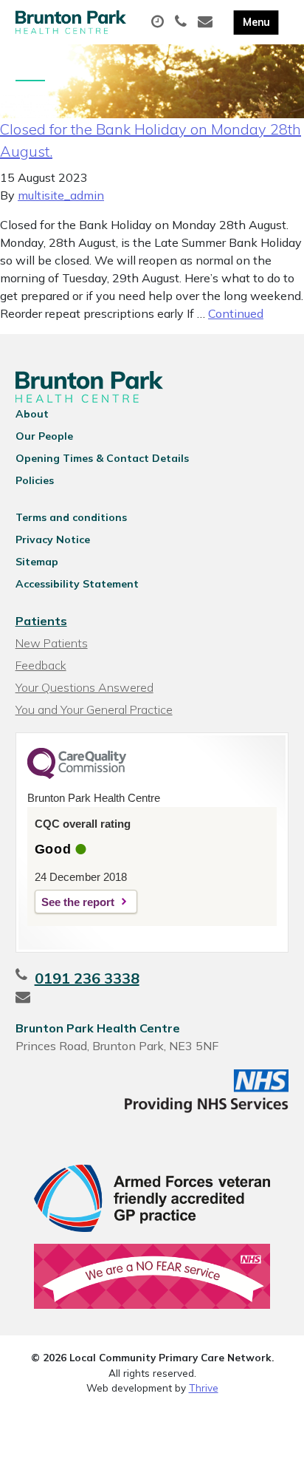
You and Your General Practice (94, 709)
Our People (44, 436)
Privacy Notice (52, 539)
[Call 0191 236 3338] (182, 22)
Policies (34, 480)
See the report (77, 902)
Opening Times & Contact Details (102, 458)
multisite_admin (61, 195)
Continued (235, 313)
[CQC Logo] (76, 775)
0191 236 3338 (87, 978)
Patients (41, 620)
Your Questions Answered (84, 687)
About (32, 414)
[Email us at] (207, 22)
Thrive (203, 1387)
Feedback (40, 665)
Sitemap (36, 561)
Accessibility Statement (77, 583)
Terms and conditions (71, 517)
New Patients (51, 643)
